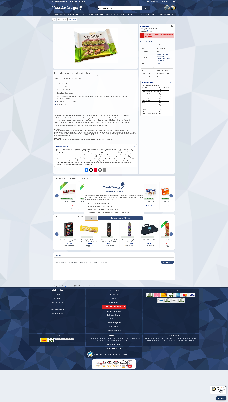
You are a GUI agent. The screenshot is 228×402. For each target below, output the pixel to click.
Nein (91, 218)
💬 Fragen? (221, 398)
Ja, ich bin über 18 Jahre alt (120, 218)
